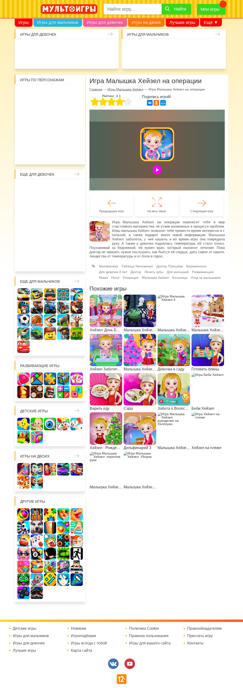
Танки (193, 47)
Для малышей (178, 272)
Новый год (63, 237)
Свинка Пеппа (37, 130)
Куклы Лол (35, 60)
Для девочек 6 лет (25, 262)
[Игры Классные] (23, 553)
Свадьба (75, 212)
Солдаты (180, 47)
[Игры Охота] (76, 320)
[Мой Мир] (163, 103)
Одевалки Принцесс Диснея (37, 237)
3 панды (25, 105)
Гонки (130, 47)
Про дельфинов (48, 60)
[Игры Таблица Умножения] (76, 392)
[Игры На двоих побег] (76, 469)
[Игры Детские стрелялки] (23, 437)
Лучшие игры (182, 22)
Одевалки (23, 47)
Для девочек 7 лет (37, 262)
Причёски (50, 200)
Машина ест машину (167, 60)
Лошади (50, 187)
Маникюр (111, 47)
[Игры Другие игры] (23, 592)
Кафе (37, 212)
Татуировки (73, 60)
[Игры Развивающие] (37, 437)
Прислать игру (200, 636)
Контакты (195, 643)
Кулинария (60, 60)
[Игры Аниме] (63, 579)
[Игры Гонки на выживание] (76, 307)
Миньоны (25, 143)
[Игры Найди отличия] (50, 424)
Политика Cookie (144, 628)
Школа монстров (37, 225)
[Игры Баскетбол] (37, 320)
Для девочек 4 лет (63, 250)
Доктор (86, 47)
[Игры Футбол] (23, 320)
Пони (75, 225)
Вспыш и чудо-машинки (37, 118)
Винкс (25, 187)
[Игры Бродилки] (50, 566)
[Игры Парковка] (23, 294)
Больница (37, 200)
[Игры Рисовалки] (63, 424)
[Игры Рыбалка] (23, 333)
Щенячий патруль (63, 143)
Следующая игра (201, 211)
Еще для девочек (37, 174)
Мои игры (210, 9)
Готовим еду (98, 60)
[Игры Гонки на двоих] (63, 469)
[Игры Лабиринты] (37, 566)
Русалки (50, 225)
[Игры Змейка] (63, 553)
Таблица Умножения (137, 266)
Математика (108, 266)
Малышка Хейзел (35, 47)
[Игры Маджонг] (76, 379)
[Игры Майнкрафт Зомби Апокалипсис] (76, 333)
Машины (218, 47)
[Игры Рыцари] (23, 307)
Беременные (25, 237)
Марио (63, 130)
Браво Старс (130, 60)
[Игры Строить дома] (76, 540)
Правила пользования (148, 636)
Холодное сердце (25, 225)
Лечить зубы (37, 250)
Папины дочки (50, 237)
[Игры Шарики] (63, 527)
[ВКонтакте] (150, 103)
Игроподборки (83, 636)
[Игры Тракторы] (50, 307)
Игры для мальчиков (57, 22)
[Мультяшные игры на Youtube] (129, 663)
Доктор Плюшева (169, 266)
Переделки (75, 237)
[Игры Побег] (37, 514)
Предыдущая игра (111, 211)
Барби (60, 47)
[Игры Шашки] (37, 392)
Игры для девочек (105, 22)
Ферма (63, 225)
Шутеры (155, 60)
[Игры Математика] (63, 392)
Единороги (23, 60)
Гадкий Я (44, 155)
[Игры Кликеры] (50, 540)
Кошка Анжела (63, 212)
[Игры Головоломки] (63, 379)
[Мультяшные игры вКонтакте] (113, 663)
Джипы (218, 60)
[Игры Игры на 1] (76, 527)
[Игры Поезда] (37, 333)
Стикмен (50, 105)
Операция (131, 277)
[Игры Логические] (37, 379)
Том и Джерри (25, 118)
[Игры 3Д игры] (63, 514)
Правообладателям (204, 628)
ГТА (205, 60)
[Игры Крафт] (63, 294)
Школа (37, 187)
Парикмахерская (75, 200)
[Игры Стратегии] (50, 392)
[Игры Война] (50, 294)
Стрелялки (142, 47)
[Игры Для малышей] (37, 424)
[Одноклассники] (156, 103)
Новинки (78, 628)
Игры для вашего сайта (150, 643)
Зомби (155, 47)
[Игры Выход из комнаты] (76, 553)
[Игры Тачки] (23, 346)
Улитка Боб (63, 93)
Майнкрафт (167, 47)
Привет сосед (142, 60)
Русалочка (25, 212)
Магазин (50, 212)
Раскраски (63, 187)
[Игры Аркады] (63, 566)
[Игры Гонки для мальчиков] (37, 294)
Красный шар (75, 93)
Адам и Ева (50, 93)
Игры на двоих (146, 22)
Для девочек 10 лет (75, 262)
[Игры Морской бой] (23, 540)
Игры (24, 22)
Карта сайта (81, 650)
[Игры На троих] (50, 514)
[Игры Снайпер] (37, 307)
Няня (75, 187)
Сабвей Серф (50, 118)
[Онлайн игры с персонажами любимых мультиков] (69, 9)
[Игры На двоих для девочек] (50, 469)
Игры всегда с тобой (89, 643)
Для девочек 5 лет (75, 250)
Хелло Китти (50, 130)
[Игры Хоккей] (50, 320)
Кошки (98, 47)
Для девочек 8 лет (50, 262)
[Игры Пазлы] (50, 379)
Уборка (73, 47)
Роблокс (25, 93)
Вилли (37, 93)
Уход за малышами (48, 47)
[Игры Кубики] (76, 424)
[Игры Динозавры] (76, 514)
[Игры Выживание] (63, 320)
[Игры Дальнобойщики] (63, 307)
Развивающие (203, 272)
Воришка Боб (37, 105)
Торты (86, 60)
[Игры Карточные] (37, 540)
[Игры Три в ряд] (23, 379)
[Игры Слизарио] (23, 527)
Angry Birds (75, 130)
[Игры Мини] (23, 566)
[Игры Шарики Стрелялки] (23, 514)
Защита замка (205, 47)
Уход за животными (111, 60)
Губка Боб (75, 118)
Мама (25, 200)
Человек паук (75, 143)
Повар (25, 250)
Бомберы (56, 155)
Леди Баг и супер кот (63, 105)
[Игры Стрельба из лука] (76, 294)
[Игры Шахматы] (23, 392)
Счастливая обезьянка (25, 130)
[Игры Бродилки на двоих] (23, 482)
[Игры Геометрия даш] (50, 579)
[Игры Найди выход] (50, 527)
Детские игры (34, 411)
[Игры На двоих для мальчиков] (37, 469)
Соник (50, 143)
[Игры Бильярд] (37, 553)
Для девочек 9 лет (63, 262)
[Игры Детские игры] (23, 424)
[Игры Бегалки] (37, 579)
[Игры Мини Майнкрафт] (76, 579)
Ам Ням (63, 118)
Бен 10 (75, 105)
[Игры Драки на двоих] (37, 482)
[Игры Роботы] (63, 333)
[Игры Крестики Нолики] (63, 540)
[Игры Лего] (50, 333)
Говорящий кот (37, 143)
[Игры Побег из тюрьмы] (76, 566)
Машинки (180, 60)
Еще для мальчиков (40, 281)
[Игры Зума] (23, 579)
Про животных (50, 250)
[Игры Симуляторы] (37, 592)
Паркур (193, 60)
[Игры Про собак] (37, 527)
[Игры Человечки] (50, 553)
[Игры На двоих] (23, 469)
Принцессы (63, 200)
